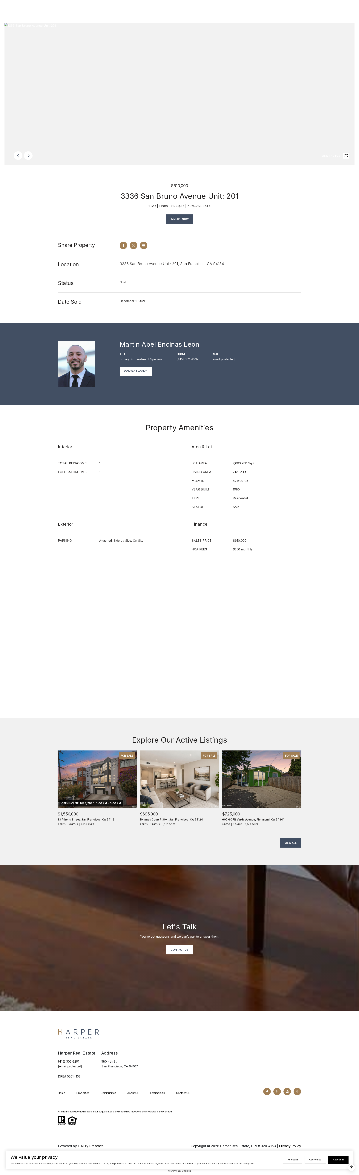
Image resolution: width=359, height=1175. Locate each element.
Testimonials (157, 1093)
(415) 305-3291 (68, 1061)
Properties (82, 1093)
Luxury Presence (91, 1146)
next (28, 155)
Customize (315, 1159)
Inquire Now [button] (180, 219)
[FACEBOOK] (267, 1091)
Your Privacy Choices (179, 1170)
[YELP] (297, 1091)
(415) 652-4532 (187, 359)
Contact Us (183, 1093)
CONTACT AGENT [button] (135, 371)
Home (61, 1093)
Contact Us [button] (179, 949)
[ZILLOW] (287, 1091)
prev (18, 155)
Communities (108, 1093)
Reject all (293, 1159)
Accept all (338, 1159)
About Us (133, 1093)
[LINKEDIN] (277, 1091)
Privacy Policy (290, 1146)
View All (290, 842)
